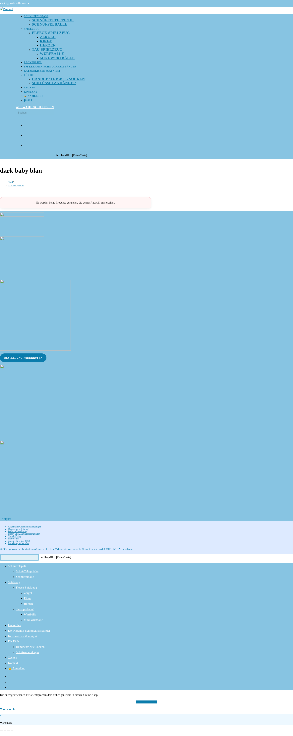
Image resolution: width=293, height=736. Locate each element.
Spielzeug (14, 582)
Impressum (13, 538)
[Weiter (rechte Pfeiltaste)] (5, 734)
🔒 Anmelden (16, 668)
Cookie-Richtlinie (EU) (19, 541)
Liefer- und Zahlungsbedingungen (24, 533)
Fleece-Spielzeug (26, 587)
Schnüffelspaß (17, 566)
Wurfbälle (30, 614)
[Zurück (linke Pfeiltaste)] (1, 734)
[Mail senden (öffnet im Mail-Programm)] (25, 144)
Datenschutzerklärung (18, 529)
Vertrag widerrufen (146, 701)
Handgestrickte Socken (30, 646)
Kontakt (13, 663)
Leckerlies (14, 625)
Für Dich (13, 641)
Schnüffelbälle (25, 576)
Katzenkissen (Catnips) (22, 636)
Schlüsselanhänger (27, 652)
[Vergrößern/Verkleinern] (1, 730)
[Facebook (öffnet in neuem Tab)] (25, 124)
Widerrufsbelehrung (17, 531)
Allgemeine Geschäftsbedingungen (24, 526)
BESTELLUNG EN (23, 357)
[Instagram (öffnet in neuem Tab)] (25, 134)
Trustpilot (5, 518)
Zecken (12, 657)
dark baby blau (16, 185)
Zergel (28, 593)
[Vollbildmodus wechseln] (5, 730)
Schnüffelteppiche (27, 571)
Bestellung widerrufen (18, 543)
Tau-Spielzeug (25, 609)
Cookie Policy (14, 536)
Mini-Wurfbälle (33, 619)
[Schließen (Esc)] (12, 730)
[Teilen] (8, 730)
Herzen (28, 603)
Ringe (27, 598)
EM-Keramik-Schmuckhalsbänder (29, 630)
